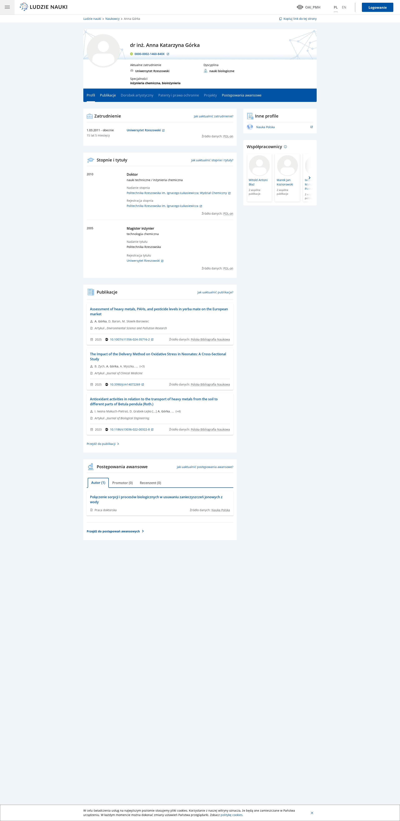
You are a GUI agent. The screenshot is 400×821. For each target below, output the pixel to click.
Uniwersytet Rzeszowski (144, 261)
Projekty (210, 95)
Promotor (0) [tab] (122, 483)
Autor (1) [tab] (98, 482)
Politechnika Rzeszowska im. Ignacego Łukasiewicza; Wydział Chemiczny (177, 193)
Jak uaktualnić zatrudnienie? (213, 116)
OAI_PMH (312, 7)
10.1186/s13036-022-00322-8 (130, 429)
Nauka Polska (220, 510)
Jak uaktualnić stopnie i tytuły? (212, 160)
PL (336, 7)
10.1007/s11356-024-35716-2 (130, 339)
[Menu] (7, 7)
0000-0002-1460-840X (150, 54)
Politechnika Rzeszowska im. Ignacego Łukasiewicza (163, 206)
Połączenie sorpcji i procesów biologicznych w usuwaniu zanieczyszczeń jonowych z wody (156, 499)
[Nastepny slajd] (309, 177)
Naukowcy (112, 19)
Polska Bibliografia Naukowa (210, 339)
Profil (91, 95)
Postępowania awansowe (241, 95)
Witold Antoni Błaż (258, 182)
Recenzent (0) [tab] (150, 483)
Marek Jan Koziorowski (285, 182)
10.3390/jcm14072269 (125, 384)
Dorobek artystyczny (137, 95)
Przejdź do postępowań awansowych (113, 531)
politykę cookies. (232, 815)
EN (344, 7)
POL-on (228, 136)
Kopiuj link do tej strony (300, 19)
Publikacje (108, 95)
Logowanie (378, 7)
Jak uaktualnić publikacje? (215, 292)
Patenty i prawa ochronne (178, 95)
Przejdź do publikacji (101, 444)
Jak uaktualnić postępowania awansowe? (205, 467)
